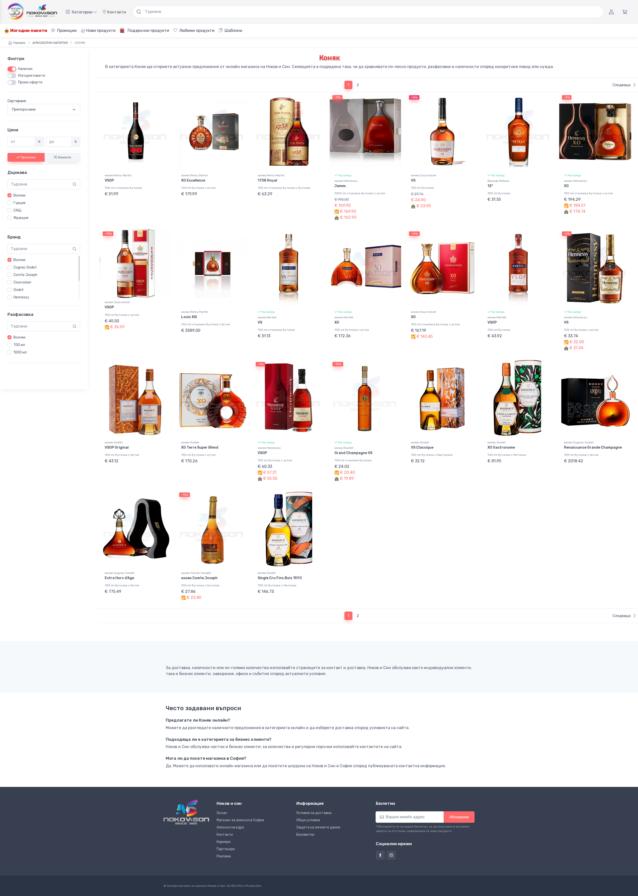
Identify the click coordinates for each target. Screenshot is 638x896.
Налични (25, 69)
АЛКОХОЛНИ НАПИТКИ (50, 43)
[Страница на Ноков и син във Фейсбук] (380, 855)
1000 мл (20, 352)
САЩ (17, 210)
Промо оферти (30, 82)
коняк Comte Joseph (196, 573)
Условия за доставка (313, 813)
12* (490, 186)
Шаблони (233, 30)
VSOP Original (117, 447)
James (340, 186)
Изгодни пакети (28, 30)
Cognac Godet (25, 267)
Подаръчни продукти (148, 30)
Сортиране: (17, 101)
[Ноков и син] (186, 812)
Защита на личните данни (318, 827)
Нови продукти (100, 30)
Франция (20, 218)
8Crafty (236, 886)
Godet (18, 290)
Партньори (226, 849)
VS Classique (422, 447)
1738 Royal (267, 180)
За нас (222, 813)
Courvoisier (22, 282)
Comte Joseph (25, 275)
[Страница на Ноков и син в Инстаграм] (391, 855)
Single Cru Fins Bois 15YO (280, 578)
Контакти (116, 12)
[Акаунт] (611, 11)
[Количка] (625, 11)
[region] (43, 206)
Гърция (19, 203)
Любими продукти (196, 30)
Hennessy (21, 297)
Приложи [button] (28, 157)
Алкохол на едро (230, 827)
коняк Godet (114, 442)
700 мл (19, 345)
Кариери (224, 842)
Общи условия (308, 820)
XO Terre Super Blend (199, 447)
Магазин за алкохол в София (240, 820)
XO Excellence (193, 180)
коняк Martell (267, 317)
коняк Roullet (343, 448)
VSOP (109, 180)
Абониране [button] (459, 817)
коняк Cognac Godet (579, 442)
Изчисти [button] (64, 157)
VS (413, 180)
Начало (19, 43)
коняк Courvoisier (423, 175)
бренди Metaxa (498, 181)
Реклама (224, 856)
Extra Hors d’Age (119, 578)
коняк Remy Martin (118, 175)
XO (566, 186)
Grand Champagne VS (353, 453)
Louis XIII (189, 317)
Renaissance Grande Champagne (593, 447)
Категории (82, 12)
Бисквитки (305, 834)
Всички (19, 195)
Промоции (66, 30)
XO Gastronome (501, 447)
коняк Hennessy (346, 181)
